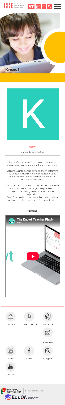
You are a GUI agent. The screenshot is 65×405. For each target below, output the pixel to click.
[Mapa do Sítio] (44, 6)
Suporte (9, 61)
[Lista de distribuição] (48, 332)
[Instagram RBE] (48, 351)
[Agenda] (38, 6)
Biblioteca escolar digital (41, 61)
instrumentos (12, 63)
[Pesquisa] (49, 6)
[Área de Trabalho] (31, 6)
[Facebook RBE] (29, 351)
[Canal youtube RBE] (10, 367)
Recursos (21, 61)
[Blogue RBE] (10, 351)
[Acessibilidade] (29, 317)
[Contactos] (10, 317)
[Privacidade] (48, 317)
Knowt (32, 147)
